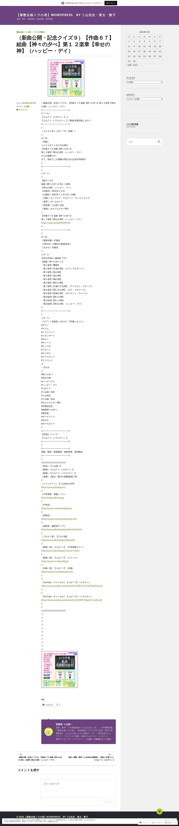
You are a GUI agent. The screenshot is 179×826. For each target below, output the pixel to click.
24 (139, 56)
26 (150, 56)
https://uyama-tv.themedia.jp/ (54, 561)
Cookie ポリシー (52, 821)
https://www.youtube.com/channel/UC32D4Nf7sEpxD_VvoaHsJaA (71, 600)
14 (160, 46)
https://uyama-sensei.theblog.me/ (56, 508)
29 (129, 61)
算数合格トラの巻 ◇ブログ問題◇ (31, 32)
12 (150, 46)
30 (134, 61)
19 (150, 51)
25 (144, 56)
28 (160, 56)
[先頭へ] (159, 811)
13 (155, 46)
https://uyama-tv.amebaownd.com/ (57, 571)
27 (155, 56)
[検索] (159, 141)
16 (134, 51)
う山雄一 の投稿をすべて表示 (98, 739)
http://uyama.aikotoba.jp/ (52, 497)
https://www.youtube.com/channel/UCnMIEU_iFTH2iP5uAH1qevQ (71, 586)
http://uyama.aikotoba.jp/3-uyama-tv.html (60, 550)
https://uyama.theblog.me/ (53, 487)
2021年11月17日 (29, 103)
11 (144, 46)
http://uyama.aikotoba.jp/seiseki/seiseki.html (61, 529)
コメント (107, 801)
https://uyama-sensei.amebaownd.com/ (59, 519)
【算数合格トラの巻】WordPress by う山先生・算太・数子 (66, 15)
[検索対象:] (144, 141)
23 (134, 56)
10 (139, 46)
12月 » (135, 65)
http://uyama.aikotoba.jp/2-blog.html (58, 540)
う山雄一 (27, 106)
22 (129, 56)
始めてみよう (110, 3)
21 (160, 51)
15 (129, 51)
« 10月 (129, 65)
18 (144, 51)
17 (139, 51)
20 (155, 51)
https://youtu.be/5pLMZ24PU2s (56, 222)
